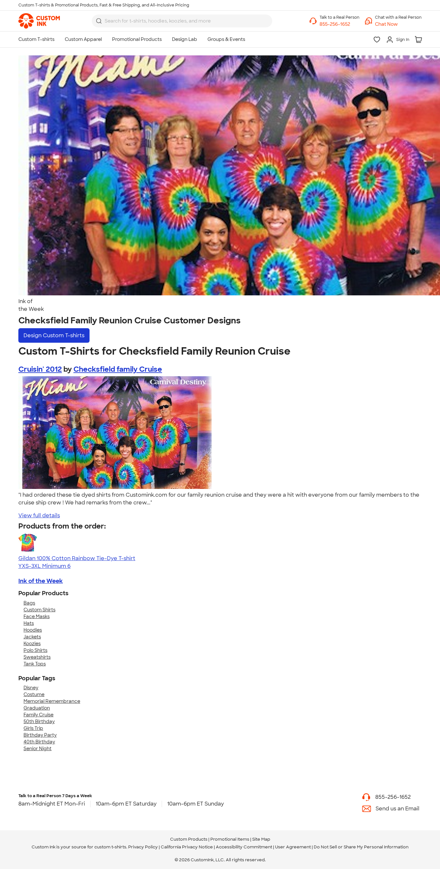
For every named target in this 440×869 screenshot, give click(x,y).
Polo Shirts (35, 650)
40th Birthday (39, 742)
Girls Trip (33, 728)
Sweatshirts (37, 657)
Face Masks (37, 616)
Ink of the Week (40, 581)
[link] (39, 21)
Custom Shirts (39, 610)
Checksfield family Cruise (117, 369)
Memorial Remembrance (52, 701)
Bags (29, 603)
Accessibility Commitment (244, 847)
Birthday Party (40, 735)
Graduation (37, 708)
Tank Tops (35, 664)
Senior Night (38, 748)
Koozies (32, 643)
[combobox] (182, 20)
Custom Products (188, 839)
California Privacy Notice (187, 847)
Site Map (261, 839)
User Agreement (293, 847)
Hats (29, 623)
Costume (34, 694)
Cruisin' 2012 (40, 369)
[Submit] (99, 20)
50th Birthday (39, 721)
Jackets (32, 637)
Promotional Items (229, 839)
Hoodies (33, 630)
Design (54, 335)
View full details (39, 515)
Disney (31, 688)
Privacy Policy (143, 847)
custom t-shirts (110, 847)
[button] (398, 24)
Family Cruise (38, 715)
